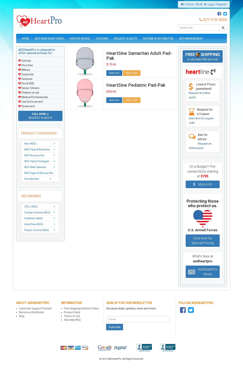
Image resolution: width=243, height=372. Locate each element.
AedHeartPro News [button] (208, 271)
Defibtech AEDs (33, 218)
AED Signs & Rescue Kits (38, 173)
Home (25, 38)
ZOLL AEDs (31, 206)
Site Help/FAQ (72, 319)
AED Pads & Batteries (49, 38)
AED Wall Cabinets (35, 167)
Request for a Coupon (201, 116)
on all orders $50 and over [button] (202, 56)
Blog (21, 316)
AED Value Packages (36, 161)
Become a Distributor (158, 38)
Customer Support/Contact (35, 308)
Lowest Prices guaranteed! (202, 91)
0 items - (194, 4)
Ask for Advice (80, 38)
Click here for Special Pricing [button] (203, 240)
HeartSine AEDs (33, 224)
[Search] (223, 27)
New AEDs (30, 143)
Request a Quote (125, 38)
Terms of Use (72, 316)
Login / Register (217, 4)
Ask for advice (200, 141)
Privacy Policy (72, 312)
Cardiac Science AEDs (37, 212)
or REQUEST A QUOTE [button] (40, 115)
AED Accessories (34, 155)
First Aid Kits (31, 178)
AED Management (191, 38)
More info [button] (114, 73)
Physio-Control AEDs (36, 230)
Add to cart (131, 73)
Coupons (102, 38)
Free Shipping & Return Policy (81, 308)
